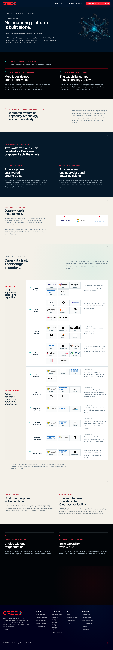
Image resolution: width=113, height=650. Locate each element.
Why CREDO (79, 3)
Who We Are (86, 615)
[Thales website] (64, 220)
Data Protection (41, 615)
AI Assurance (40, 626)
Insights (71, 3)
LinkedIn (5, 629)
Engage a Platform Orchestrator (98, 3)
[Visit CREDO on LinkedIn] (108, 643)
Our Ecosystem (87, 623)
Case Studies (71, 620)
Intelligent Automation (55, 629)
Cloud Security (41, 620)
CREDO (7, 13)
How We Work (86, 618)
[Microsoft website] (82, 220)
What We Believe (87, 620)
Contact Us (85, 629)
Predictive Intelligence (55, 619)
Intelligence (64, 3)
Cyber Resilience (41, 623)
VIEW (68, 615)
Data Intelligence (57, 615)
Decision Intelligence (55, 624)
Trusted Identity (41, 618)
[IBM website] (99, 220)
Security (57, 3)
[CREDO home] (9, 3)
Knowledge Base (72, 618)
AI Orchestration (57, 633)
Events (69, 623)
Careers (84, 626)
